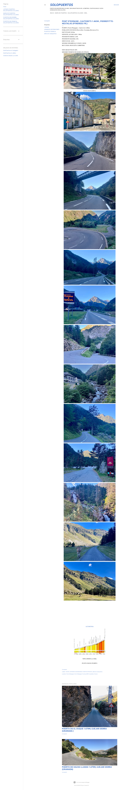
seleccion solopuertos (50, 33)
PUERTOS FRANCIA (50, 31)
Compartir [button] (47, 21)
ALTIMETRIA (90, 626)
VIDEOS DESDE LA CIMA (10, 55)
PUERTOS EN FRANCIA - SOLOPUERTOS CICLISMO (11, 22)
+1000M (46, 27)
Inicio (4, 6)
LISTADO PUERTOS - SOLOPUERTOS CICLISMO (11, 9)
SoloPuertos (61, 5)
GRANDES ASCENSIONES (51, 29)
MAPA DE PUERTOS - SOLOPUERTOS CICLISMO (69, 13)
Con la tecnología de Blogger (83, 782)
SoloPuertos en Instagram (10, 50)
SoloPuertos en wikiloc (9, 53)
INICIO (52, 13)
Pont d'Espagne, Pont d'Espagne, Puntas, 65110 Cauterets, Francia (82, 674)
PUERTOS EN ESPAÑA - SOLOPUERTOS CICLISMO (11, 18)
